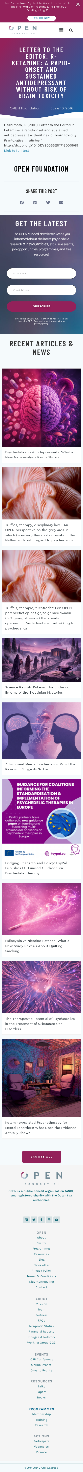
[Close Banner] (78, 4)
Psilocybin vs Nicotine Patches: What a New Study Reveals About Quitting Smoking (37, 946)
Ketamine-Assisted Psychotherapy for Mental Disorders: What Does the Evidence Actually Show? (40, 1128)
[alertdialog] (41, 11)
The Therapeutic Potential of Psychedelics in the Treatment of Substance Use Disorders (40, 1024)
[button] (61, 30)
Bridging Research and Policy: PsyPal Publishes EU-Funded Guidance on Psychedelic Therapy (36, 868)
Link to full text (16, 151)
